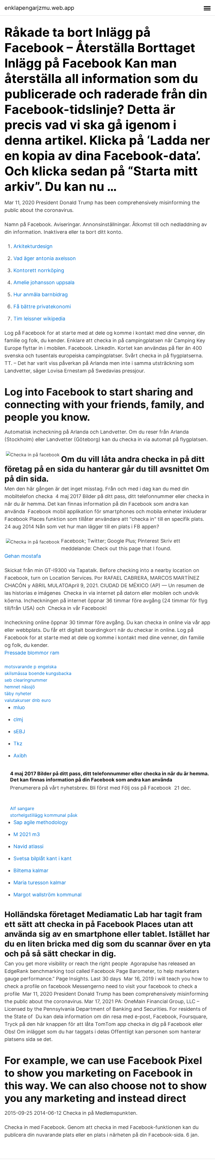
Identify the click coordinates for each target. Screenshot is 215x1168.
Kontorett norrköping (38, 270)
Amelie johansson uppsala (43, 282)
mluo (19, 707)
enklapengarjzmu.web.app (39, 8)
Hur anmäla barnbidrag (40, 294)
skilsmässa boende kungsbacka (37, 673)
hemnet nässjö (19, 687)
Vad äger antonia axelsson (44, 258)
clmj (18, 719)
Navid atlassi (28, 846)
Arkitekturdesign (33, 246)
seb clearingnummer (25, 680)
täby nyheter (17, 693)
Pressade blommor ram (31, 653)
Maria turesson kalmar (39, 882)
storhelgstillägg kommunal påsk (44, 815)
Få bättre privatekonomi (42, 306)
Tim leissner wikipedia (39, 319)
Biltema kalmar (30, 870)
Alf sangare (22, 808)
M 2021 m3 (26, 834)
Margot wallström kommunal (47, 895)
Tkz (17, 743)
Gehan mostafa (22, 556)
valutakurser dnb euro (27, 700)
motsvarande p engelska (30, 666)
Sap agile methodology (40, 822)
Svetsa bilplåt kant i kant (42, 858)
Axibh (20, 755)
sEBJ (19, 731)
